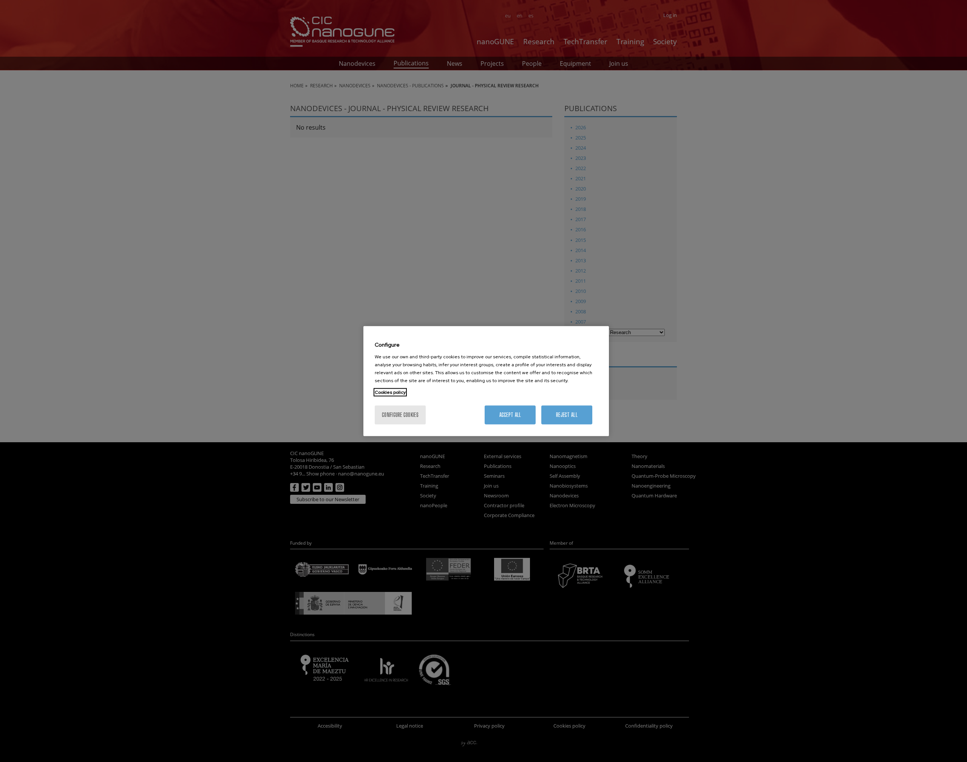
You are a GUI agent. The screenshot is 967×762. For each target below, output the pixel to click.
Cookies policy (390, 392)
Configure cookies (400, 414)
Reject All (567, 414)
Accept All (510, 414)
